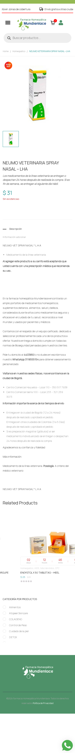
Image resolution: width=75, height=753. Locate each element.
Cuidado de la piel (19, 631)
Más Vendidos (32, 568)
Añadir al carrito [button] (37, 573)
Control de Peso (18, 625)
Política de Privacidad (43, 703)
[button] (8, 23)
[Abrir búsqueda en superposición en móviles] (37, 38)
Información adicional (14, 237)
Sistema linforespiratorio (34, 214)
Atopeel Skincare (18, 613)
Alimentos (15, 607)
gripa (35, 211)
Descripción (15, 228)
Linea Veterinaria (44, 204)
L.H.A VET (43, 211)
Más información (12, 456)
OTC (42, 568)
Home (6, 51)
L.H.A (38, 245)
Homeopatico (18, 51)
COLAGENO (15, 619)
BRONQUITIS (26, 211)
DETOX (13, 637)
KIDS (22, 568)
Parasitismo (55, 211)
